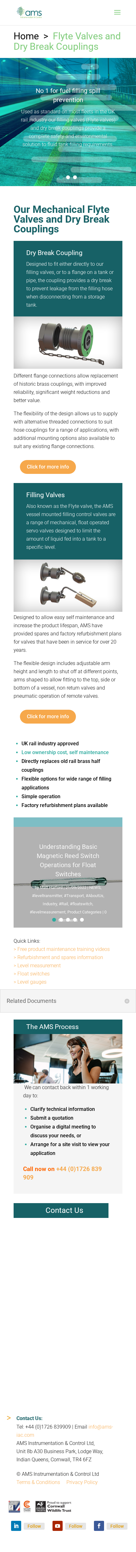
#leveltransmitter (47, 895)
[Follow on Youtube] (58, 1526)
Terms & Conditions (38, 1482)
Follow (34, 1526)
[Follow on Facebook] (99, 1526)
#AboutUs (94, 895)
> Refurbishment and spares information (58, 957)
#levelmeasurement (47, 912)
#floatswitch (81, 903)
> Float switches (32, 974)
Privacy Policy (82, 1482)
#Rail (63, 903)
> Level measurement (37, 966)
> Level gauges (30, 982)
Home (26, 36)
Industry (50, 903)
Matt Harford (51, 887)
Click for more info (48, 467)
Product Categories (84, 912)
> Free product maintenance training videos (62, 949)
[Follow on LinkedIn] (16, 1526)
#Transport (74, 895)
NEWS (95, 887)
